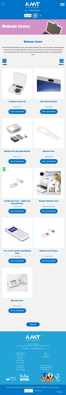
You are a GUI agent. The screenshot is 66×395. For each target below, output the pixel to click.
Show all (33, 324)
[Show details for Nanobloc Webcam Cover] (49, 183)
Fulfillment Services (20, 355)
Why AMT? (20, 358)
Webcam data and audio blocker (17, 151)
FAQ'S (45, 355)
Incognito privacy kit (17, 101)
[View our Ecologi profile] (24, 377)
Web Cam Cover (17, 300)
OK (29, 390)
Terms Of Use (20, 367)
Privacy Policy (20, 365)
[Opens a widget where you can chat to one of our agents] (59, 392)
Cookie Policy (45, 369)
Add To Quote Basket (17, 111)
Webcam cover (49, 151)
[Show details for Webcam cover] (49, 133)
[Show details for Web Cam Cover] (17, 282)
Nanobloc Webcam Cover (49, 201)
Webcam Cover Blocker (49, 251)
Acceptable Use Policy (46, 367)
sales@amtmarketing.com (38, 348)
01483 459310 (34, 11)
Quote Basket (40, 16)
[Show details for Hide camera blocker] (49, 83)
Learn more (38, 390)
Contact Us (20, 356)
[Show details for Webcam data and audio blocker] (17, 133)
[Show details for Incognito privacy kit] (17, 83)
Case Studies (20, 362)
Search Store (3, 4)
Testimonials (45, 356)
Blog (46, 353)
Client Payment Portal (45, 365)
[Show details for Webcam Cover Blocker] (49, 233)
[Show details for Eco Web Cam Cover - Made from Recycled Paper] (17, 183)
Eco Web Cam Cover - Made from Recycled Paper (17, 202)
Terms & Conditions (20, 369)
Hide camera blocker (48, 101)
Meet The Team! (20, 360)
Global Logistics (20, 353)
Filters (4, 61)
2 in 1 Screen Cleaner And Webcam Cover (17, 252)
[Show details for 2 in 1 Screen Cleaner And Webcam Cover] (17, 233)
